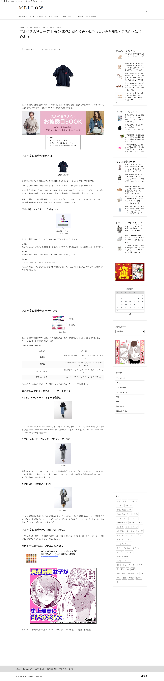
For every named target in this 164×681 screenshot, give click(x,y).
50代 (31, 630)
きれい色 (134, 514)
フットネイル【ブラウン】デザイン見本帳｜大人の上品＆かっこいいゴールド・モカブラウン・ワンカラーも (129, 97)
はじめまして (28, 669)
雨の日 (138, 578)
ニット (128, 539)
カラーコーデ (32, 27)
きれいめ (128, 505)
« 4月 (129, 314)
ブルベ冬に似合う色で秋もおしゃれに (65, 145)
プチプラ (120, 552)
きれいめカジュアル (124, 510)
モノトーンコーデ (123, 561)
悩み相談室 (80, 17)
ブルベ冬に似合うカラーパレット (63, 143)
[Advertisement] (63, 289)
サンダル (120, 527)
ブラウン (136, 548)
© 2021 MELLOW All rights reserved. (29, 676)
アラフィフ (37, 630)
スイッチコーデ (137, 531)
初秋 (87, 630)
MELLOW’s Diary (92, 17)
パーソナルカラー (59, 630)
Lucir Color (63, 332)
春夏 (133, 569)
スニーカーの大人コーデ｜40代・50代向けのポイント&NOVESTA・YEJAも (134, 228)
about (18, 669)
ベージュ (129, 552)
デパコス (120, 539)
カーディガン (122, 522)
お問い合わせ (40, 669)
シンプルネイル (122, 531)
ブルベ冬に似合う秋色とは (61, 140)
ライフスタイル (54, 17)
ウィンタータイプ (47, 630)
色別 (124, 578)
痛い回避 (131, 573)
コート (139, 522)
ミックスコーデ (122, 556)
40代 (27, 630)
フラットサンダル (123, 548)
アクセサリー (122, 518)
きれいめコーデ (122, 514)
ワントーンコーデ (123, 565)
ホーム (22, 27)
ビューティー (41, 17)
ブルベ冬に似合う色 (78, 630)
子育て (70, 17)
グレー (131, 522)
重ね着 (131, 578)
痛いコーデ (121, 573)
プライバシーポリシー (67, 669)
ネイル (32, 17)
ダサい (139, 535)
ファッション (22, 17)
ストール (120, 535)
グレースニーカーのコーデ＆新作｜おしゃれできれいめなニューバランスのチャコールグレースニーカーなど (129, 250)
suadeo (63, 421)
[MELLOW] (31, 8)
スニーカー (130, 535)
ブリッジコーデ (55, 27)
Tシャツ (120, 505)
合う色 (139, 565)
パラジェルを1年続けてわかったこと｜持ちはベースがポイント (134, 56)
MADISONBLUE (63, 175)
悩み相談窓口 (52, 669)
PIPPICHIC (63, 510)
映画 (64, 17)
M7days (63, 465)
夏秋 (122, 569)
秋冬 (118, 578)
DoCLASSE (133, 501)
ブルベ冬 (68, 630)
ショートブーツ (132, 527)
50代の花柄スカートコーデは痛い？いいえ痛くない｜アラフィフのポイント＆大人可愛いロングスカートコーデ (129, 179)
